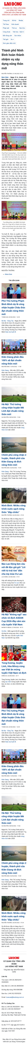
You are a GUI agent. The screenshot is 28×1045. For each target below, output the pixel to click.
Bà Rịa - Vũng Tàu (7, 321)
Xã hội (14, 20)
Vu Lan (16, 583)
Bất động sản (7, 36)
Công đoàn (6, 32)
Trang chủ (6, 20)
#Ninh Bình (8, 274)
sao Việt (8, 682)
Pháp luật (6, 28)
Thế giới (5, 39)
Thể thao (6, 24)
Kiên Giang (5, 370)
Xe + (12, 39)
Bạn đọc (22, 28)
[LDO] (14, 291)
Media (21, 20)
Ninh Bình (5, 77)
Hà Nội (4, 631)
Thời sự (14, 28)
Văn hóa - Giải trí (18, 32)
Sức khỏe (17, 36)
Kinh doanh (15, 24)
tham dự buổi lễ (10, 332)
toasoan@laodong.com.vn (15, 997)
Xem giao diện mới (9, 43)
